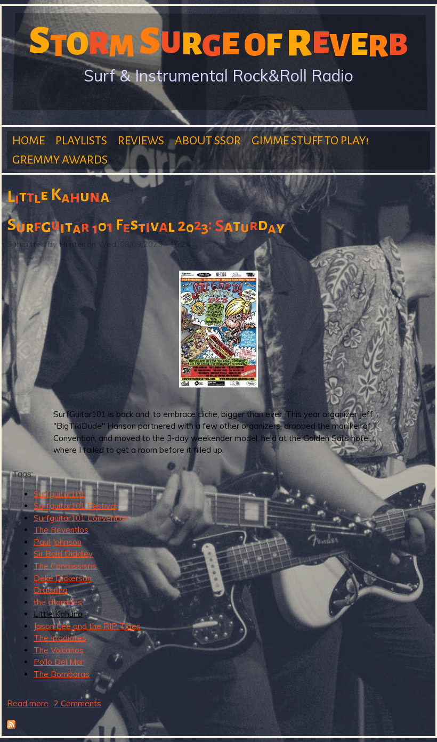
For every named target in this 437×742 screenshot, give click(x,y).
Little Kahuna (58, 614)
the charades (58, 602)
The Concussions (65, 566)
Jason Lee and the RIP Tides (87, 626)
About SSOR (208, 140)
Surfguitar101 (59, 494)
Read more (27, 703)
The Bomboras (62, 674)
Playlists (81, 140)
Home (28, 140)
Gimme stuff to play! (310, 140)
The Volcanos (59, 650)
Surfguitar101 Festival (75, 506)
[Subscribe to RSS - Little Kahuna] (11, 726)
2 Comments (77, 703)
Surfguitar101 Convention (81, 518)
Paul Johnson (58, 542)
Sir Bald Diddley (63, 554)
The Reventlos (61, 530)
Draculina (51, 590)
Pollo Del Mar (59, 662)
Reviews (141, 140)
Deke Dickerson (63, 578)
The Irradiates (60, 638)
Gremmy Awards (60, 159)
